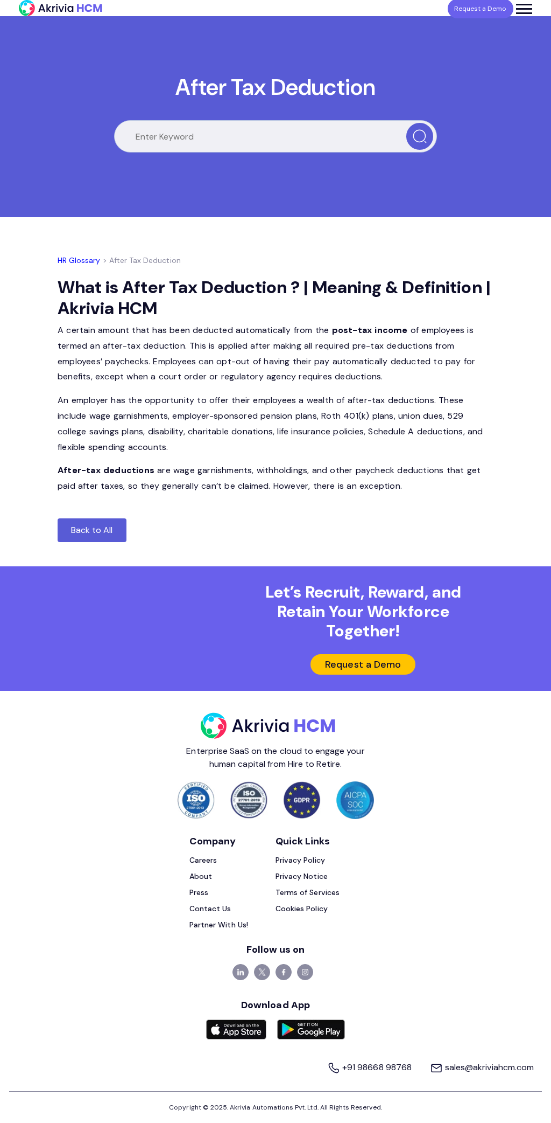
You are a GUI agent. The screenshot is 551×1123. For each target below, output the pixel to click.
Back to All (92, 530)
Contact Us (210, 908)
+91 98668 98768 (377, 1067)
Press (198, 892)
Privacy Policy (300, 860)
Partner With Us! (218, 925)
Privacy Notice (302, 876)
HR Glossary (79, 260)
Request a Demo (363, 664)
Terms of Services (308, 892)
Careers (203, 860)
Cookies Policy (302, 908)
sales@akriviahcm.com (488, 1067)
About (200, 876)
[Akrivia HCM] (60, 8)
